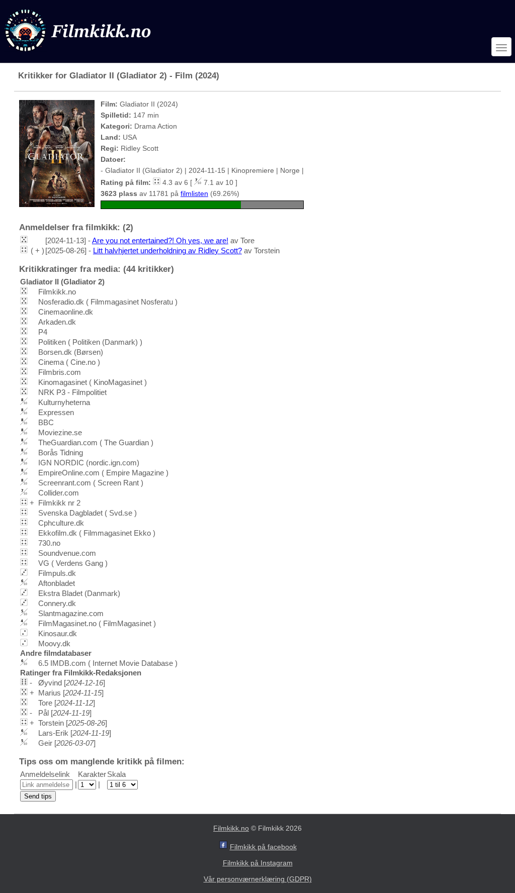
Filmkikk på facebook (263, 847)
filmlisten (194, 193)
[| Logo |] (79, 53)
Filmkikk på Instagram (258, 863)
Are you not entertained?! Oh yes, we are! (160, 240)
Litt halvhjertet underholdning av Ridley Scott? (167, 250)
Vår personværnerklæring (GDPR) (258, 879)
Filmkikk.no (231, 828)
